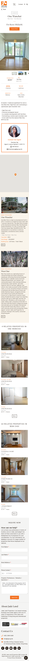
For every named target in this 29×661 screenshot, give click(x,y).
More (3, 244)
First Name (5, 547)
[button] (0, 73)
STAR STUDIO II (6, 479)
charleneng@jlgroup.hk (15, 149)
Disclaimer (19, 658)
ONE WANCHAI (6, 354)
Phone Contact (6, 570)
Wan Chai (5, 271)
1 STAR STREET (6, 506)
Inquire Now (14, 28)
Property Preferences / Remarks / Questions (11, 579)
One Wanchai (6, 217)
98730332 (16, 146)
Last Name (5, 554)
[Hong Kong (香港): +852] (3, 573)
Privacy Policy (11, 658)
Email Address (6, 562)
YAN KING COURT (7, 451)
